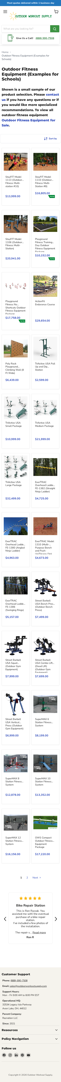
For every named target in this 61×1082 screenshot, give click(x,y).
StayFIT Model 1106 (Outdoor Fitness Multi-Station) (13, 243)
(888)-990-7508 (19, 980)
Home (5, 52)
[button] (5, 919)
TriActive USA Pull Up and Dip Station (45, 366)
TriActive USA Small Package (13, 424)
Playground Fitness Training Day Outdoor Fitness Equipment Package (45, 245)
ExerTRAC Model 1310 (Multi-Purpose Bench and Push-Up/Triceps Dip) (44, 548)
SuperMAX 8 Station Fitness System (13, 781)
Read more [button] (39, 932)
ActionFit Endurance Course (45, 303)
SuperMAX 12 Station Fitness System (13, 840)
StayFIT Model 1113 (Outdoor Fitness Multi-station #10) (13, 181)
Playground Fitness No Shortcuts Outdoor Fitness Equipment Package (15, 308)
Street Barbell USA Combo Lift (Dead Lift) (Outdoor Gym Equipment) (44, 666)
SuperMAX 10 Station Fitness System (43, 781)
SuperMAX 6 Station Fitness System (43, 722)
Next (36, 877)
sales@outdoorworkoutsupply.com (28, 986)
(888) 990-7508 (45, 38)
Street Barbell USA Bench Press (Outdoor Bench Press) (44, 605)
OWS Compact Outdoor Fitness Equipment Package (44, 842)
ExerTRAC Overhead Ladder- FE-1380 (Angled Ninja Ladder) (15, 546)
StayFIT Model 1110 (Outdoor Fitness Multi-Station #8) (43, 181)
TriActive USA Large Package (13, 483)
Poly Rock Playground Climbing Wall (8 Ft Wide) (14, 368)
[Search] (54, 28)
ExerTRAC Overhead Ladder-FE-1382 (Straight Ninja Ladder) (45, 486)
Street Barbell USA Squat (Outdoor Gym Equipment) (13, 664)
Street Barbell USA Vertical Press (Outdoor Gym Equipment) (14, 723)
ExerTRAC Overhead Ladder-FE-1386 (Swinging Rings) (15, 605)
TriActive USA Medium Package (44, 424)
